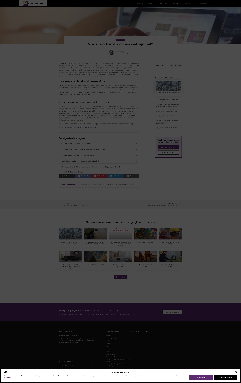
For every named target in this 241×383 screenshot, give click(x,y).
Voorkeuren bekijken (225, 377)
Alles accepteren (201, 377)
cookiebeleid (7, 377)
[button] (236, 372)
